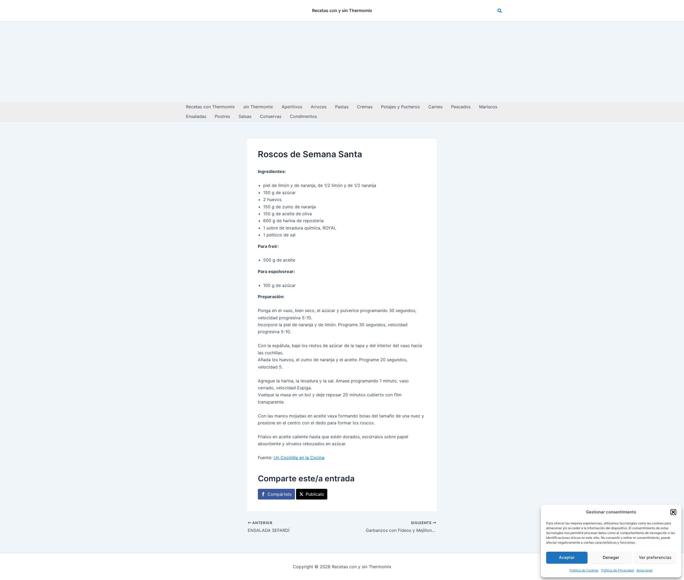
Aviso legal (644, 570)
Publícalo (315, 494)
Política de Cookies (584, 570)
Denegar (611, 557)
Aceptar (567, 557)
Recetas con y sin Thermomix (342, 10)
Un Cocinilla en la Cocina (299, 457)
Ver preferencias (655, 557)
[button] (673, 512)
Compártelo (279, 494)
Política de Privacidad (617, 570)
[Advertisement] (342, 61)
